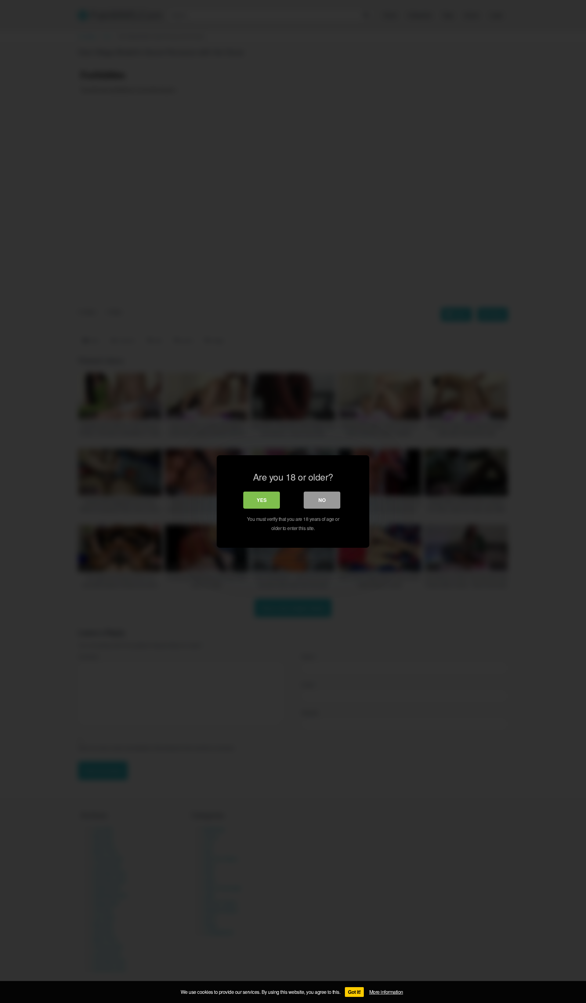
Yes (262, 499)
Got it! (354, 991)
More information (386, 991)
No (322, 499)
